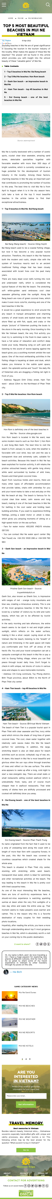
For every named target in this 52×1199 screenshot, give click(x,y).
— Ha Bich (15, 971)
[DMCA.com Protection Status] (26, 1193)
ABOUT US (7, 1174)
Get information (26, 1104)
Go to (26, 1150)
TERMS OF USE (43, 1174)
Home (10, 18)
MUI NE (20, 18)
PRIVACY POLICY (24, 1174)
